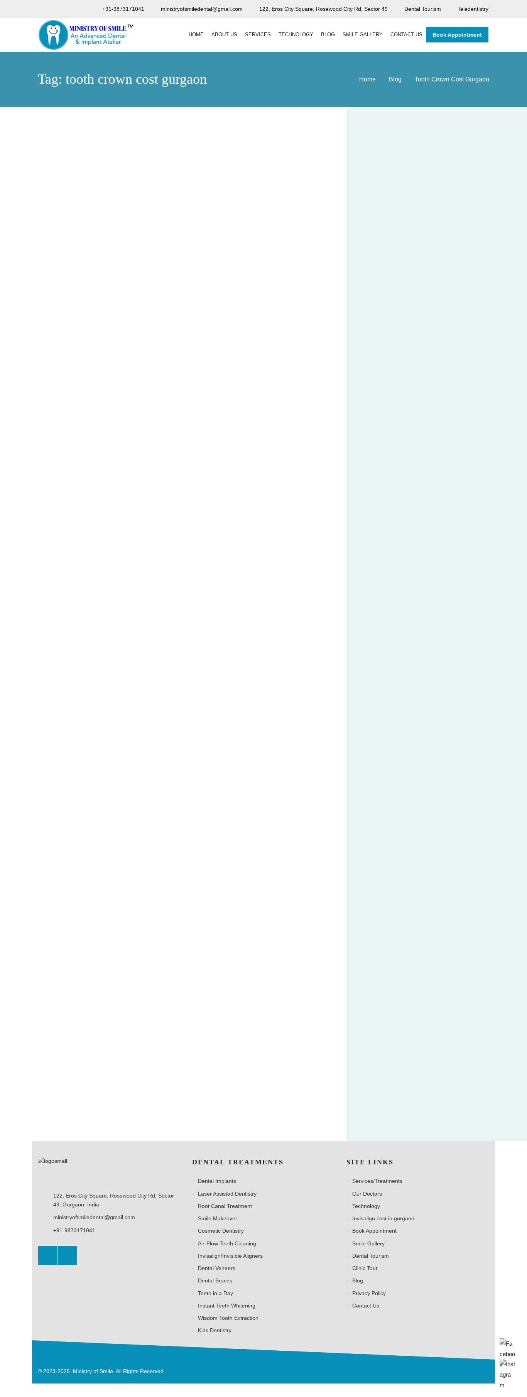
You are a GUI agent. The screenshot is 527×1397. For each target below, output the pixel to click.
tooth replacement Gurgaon (395, 1060)
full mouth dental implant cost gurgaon (408, 695)
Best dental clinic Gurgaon (394, 520)
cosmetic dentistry (453, 647)
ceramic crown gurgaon (390, 631)
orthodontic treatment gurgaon (399, 934)
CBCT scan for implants (391, 616)
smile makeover (465, 1013)
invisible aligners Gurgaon (393, 806)
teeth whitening (450, 1045)
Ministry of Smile (382, 870)
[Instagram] (67, 1255)
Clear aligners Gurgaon (390, 647)
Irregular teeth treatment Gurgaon (403, 854)
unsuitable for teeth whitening (398, 1076)
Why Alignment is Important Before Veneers (454, 276)
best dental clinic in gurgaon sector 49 (408, 552)
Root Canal (470, 997)
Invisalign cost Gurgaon (390, 775)
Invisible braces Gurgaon (392, 838)
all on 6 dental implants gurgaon (401, 505)
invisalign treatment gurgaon (396, 790)
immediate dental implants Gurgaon (405, 743)
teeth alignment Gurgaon (392, 1029)
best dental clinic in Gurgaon (396, 536)
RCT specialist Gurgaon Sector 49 (403, 997)
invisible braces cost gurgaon (397, 822)
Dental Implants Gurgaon (392, 663)
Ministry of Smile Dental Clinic (398, 886)
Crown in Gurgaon (74, 262)
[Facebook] (47, 1255)
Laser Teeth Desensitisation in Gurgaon (454, 340)
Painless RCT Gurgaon (390, 965)
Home (367, 79)
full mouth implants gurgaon (396, 711)
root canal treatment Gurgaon (398, 1013)
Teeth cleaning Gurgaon (391, 1045)
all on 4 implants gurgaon (393, 488)
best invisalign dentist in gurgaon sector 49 (414, 568)
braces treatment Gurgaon (394, 584)
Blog (395, 79)
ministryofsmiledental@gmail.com (94, 1217)
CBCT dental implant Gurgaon (399, 600)
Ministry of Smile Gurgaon (393, 902)
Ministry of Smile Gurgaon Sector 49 (406, 917)
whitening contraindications (395, 1093)
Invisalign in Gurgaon (457, 775)
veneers (455, 1076)
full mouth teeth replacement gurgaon (408, 727)
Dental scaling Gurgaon (390, 679)
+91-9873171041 (74, 1230)
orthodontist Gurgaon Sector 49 (400, 949)
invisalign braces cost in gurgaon (402, 759)
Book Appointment (457, 35)
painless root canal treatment (397, 981)
